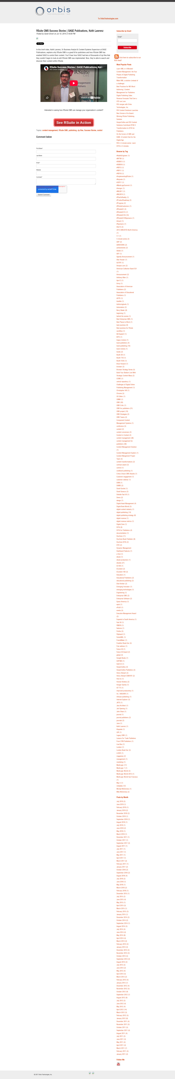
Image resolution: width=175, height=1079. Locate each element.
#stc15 (120, 227)
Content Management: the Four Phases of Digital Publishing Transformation (127, 75)
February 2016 (123, 891)
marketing (121, 762)
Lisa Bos (121, 744)
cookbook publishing (125, 471)
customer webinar (124, 480)
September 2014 (123, 923)
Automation (122, 307)
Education (121, 575)
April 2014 (121, 938)
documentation (123, 533)
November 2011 (123, 1024)
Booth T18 (121, 358)
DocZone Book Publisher (126, 539)
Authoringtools (123, 304)
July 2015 (121, 897)
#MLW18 (121, 194)
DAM (119, 483)
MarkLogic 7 (122, 768)
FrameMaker (122, 640)
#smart (120, 221)
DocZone (121, 536)
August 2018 (122, 822)
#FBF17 (120, 171)
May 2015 (121, 903)
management (122, 759)
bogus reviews (122, 340)
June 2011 (121, 1039)
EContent (121, 569)
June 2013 (121, 968)
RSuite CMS (63, 130)
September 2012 (123, 995)
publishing (73, 130)
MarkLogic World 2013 (125, 774)
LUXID (120, 753)
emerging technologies (125, 590)
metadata (121, 786)
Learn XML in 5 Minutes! (125, 69)
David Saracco (122, 492)
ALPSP (120, 263)
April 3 (120, 281)
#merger (121, 188)
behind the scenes (124, 316)
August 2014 (122, 926)
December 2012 (123, 986)
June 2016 (121, 882)
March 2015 (122, 909)
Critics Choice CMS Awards (127, 474)
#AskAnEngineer (123, 156)
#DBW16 (121, 165)
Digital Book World (124, 507)
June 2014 (121, 932)
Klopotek (121, 729)
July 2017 (121, 849)
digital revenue (123, 518)
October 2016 (122, 870)
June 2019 (121, 804)
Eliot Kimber (122, 584)
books (120, 352)
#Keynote (121, 179)
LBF (119, 732)
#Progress (121, 203)
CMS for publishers (125, 408)
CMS (120, 402)
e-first (120, 554)
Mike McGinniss (123, 792)
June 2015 (121, 900)
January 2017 (122, 867)
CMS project (122, 411)
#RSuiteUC (121, 209)
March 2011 (122, 1048)
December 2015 (123, 894)
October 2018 (122, 816)
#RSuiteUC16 (123, 215)
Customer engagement (125, 477)
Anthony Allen (122, 278)
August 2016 (122, 876)
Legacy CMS (122, 735)
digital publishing (124, 512)
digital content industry (125, 509)
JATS (119, 703)
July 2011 (121, 1036)
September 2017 (123, 843)
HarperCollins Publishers (126, 670)
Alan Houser (122, 260)
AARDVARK (122, 245)
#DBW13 (121, 162)
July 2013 (121, 965)
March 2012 (122, 1012)
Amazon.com (122, 266)
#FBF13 (120, 168)
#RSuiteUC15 (122, 212)
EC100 (120, 566)
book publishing (123, 346)
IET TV (120, 688)
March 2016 (122, 888)
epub (119, 604)
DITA (119, 527)
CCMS (120, 379)
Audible (120, 301)
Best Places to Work (124, 322)
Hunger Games (123, 685)
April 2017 (121, 858)
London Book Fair (124, 750)
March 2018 (122, 834)
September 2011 (123, 1030)
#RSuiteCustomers (124, 206)
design (120, 501)
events (120, 610)
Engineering (122, 593)
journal (120, 715)
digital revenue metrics (125, 521)
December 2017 (123, 837)
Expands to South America (127, 619)
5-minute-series (123, 239)
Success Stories (90, 130)
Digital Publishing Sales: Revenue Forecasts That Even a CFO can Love (127, 99)
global (120, 655)
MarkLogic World (123, 771)
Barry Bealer (122, 310)
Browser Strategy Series (126, 370)
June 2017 (121, 852)
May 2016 (121, 885)
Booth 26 (121, 355)
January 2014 (122, 947)
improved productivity (125, 691)
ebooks (121, 563)
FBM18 (120, 625)
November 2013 (123, 953)
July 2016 (121, 879)
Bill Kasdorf (122, 334)
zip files (80, 130)
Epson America (123, 602)
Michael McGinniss (124, 789)
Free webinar (122, 646)
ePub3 (120, 607)
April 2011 (121, 1045)
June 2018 (121, 828)
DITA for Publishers (124, 530)
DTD (119, 545)
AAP (119, 242)
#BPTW (120, 159)
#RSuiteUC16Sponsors (125, 218)
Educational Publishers (125, 578)
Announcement (123, 275)
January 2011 (122, 1054)
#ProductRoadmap (124, 200)
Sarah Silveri (49, 34)
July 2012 (121, 1001)
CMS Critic (121, 405)
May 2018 (121, 831)
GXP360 (121, 661)
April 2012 (122, 1010)
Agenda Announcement (125, 257)
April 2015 (121, 906)
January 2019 (122, 810)
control (99, 130)
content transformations (126, 462)
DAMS (120, 486)
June (119, 723)
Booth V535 (122, 361)
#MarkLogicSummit (124, 185)
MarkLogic (122, 765)
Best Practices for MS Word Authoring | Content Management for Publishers (126, 90)
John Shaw (121, 712)
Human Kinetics (123, 682)
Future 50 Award (123, 652)
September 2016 (123, 873)
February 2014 (123, 944)
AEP (119, 254)
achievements (122, 248)
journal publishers (124, 718)
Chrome (120, 393)
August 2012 (122, 998)
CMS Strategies (123, 414)
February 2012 (123, 1015)
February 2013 (123, 980)
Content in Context (124, 435)
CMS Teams (122, 417)
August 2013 (122, 962)
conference (121, 426)
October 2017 (122, 840)
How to (120, 679)
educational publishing (125, 581)
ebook (120, 557)
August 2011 (122, 1033)
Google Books (122, 658)
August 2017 (122, 846)
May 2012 (121, 1007)
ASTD (120, 298)
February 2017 (123, 864)
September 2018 (123, 819)
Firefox (120, 631)
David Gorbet (122, 489)
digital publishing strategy (126, 515)
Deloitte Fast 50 (123, 495)
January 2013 (122, 983)
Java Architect (122, 706)
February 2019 (123, 807)
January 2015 (122, 914)
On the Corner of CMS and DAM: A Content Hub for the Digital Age (126, 137)
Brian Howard (122, 364)
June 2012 (121, 1004)
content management (50, 130)
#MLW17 (121, 191)
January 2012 (122, 1018)
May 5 (120, 783)
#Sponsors (121, 224)
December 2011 (123, 1021)
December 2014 (123, 917)
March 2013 (122, 977)
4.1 (119, 236)
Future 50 (121, 649)
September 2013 (123, 959)
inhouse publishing (124, 697)
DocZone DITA (123, 542)
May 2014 (121, 935)
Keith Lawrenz (122, 726)
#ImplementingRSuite (125, 176)
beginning (121, 313)
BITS (119, 337)
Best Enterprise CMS (125, 319)
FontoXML (121, 637)
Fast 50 (120, 622)
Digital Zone (122, 524)
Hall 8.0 (120, 664)
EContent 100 (122, 572)
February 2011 (123, 1051)
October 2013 (122, 956)
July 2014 (121, 929)
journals (120, 721)
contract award (123, 465)
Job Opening (122, 709)
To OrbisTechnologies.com (108, 18)
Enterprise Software (124, 599)
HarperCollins (122, 667)
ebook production (124, 560)
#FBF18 (120, 174)
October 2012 (122, 992)
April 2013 (121, 974)
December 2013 (123, 950)
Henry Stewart (122, 673)
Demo (120, 498)
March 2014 (122, 941)
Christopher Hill (123, 390)
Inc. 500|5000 (122, 694)
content (120, 429)
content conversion (124, 432)
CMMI (120, 399)
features (120, 628)
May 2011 (121, 1042)
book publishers (123, 343)
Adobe (120, 251)
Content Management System (127, 453)
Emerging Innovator (124, 587)
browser (120, 367)
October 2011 (122, 1027)
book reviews (122, 349)
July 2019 (121, 801)
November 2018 (123, 813)
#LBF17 (120, 182)
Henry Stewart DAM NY (126, 676)
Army (120, 284)
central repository (124, 382)
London (120, 747)
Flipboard (121, 634)
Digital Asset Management (126, 504)
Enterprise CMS (123, 596)
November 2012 (123, 989)
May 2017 (121, 855)
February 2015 (123, 911)
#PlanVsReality (123, 197)
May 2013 (121, 971)
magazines (121, 756)
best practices (122, 325)
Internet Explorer (123, 700)
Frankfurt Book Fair (124, 643)
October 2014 (122, 920)
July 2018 (121, 825)
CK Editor (121, 396)
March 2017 (122, 861)
